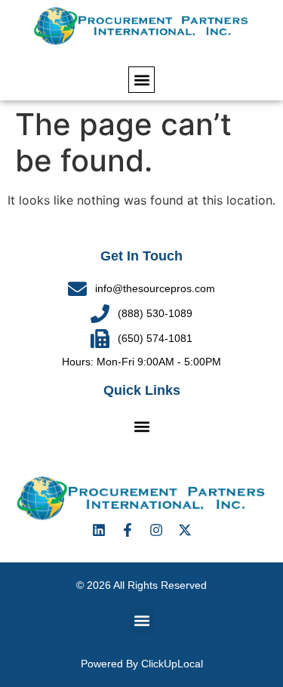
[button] (141, 79)
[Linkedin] (99, 530)
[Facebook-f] (127, 530)
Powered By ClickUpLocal (142, 664)
